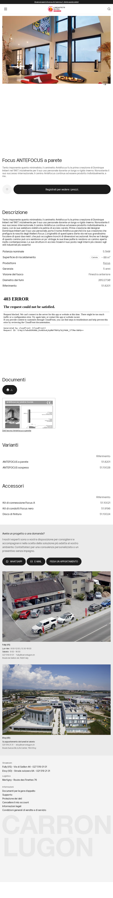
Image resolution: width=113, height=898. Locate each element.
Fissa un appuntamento (64, 561)
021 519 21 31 (7, 745)
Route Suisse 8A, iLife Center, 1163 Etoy (19, 748)
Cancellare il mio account (15, 802)
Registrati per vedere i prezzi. (62, 189)
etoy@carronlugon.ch (25, 745)
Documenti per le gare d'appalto (18, 791)
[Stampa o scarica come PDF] (9, 390)
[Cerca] (109, 9)
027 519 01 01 (8, 655)
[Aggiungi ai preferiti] (7, 189)
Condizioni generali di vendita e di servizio (24, 810)
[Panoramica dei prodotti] (56, 50)
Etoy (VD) (6, 738)
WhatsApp (16, 561)
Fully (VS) (6, 645)
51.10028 (105, 467)
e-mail (38, 561)
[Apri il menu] (5, 9)
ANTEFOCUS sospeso (16, 467)
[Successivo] (105, 84)
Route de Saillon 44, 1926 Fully (15, 658)
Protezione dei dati (12, 798)
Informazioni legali (11, 806)
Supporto (7, 794)
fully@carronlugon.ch (25, 655)
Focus (106, 263)
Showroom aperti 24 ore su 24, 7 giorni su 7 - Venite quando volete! (56, 2)
